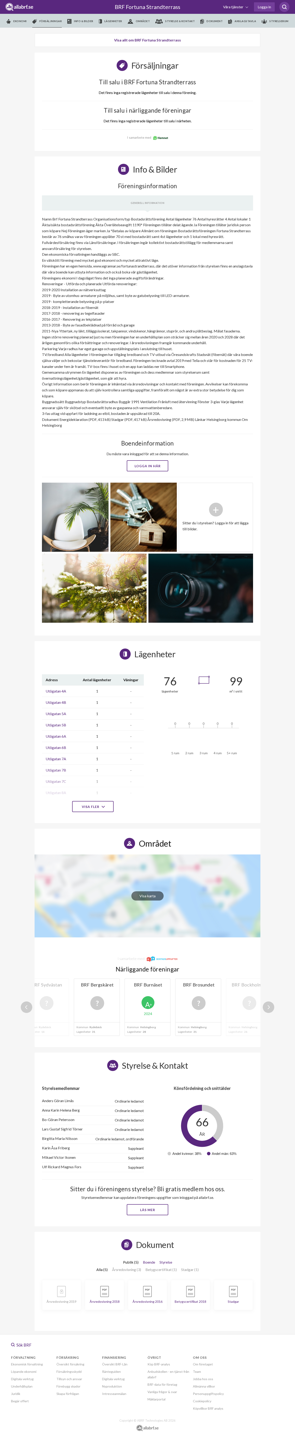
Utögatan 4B (56, 702)
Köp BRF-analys (159, 1364)
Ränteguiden (111, 1371)
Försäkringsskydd (69, 1371)
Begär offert (20, 1401)
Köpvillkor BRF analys (208, 1408)
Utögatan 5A (56, 713)
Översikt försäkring (70, 1364)
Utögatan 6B (56, 747)
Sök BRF (24, 1344)
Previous (26, 1007)
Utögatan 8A (56, 792)
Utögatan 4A (56, 691)
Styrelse (165, 1262)
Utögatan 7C (56, 781)
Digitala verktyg (22, 1379)
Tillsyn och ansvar (69, 1379)
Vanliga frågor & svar (162, 1392)
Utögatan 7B (56, 770)
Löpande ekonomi (23, 1371)
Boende (149, 1262)
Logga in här (148, 466)
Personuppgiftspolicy (208, 1394)
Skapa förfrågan (67, 1394)
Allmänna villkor (204, 1386)
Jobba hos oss (203, 1379)
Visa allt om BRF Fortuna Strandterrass (147, 40)
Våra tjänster (233, 7)
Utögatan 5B (56, 725)
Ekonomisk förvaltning (27, 1364)
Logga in (264, 7)
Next (268, 1007)
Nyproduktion (112, 1386)
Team (197, 1371)
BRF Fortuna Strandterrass (147, 6)
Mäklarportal (156, 1399)
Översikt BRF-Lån (114, 1364)
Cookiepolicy (202, 1401)
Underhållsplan (21, 1386)
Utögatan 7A (56, 759)
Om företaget (203, 1364)
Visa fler (91, 807)
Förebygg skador (68, 1386)
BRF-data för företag (162, 1384)
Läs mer (147, 1210)
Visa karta (147, 896)
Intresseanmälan (114, 1394)
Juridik (15, 1394)
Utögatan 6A (56, 736)
